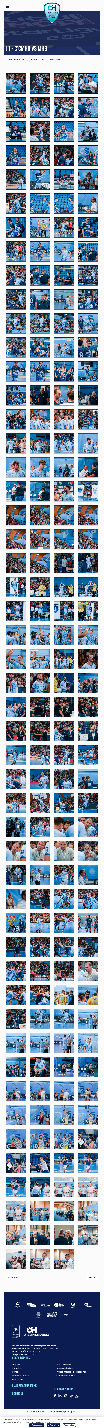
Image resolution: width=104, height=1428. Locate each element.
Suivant (92, 1277)
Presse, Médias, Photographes (71, 1371)
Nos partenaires (64, 1364)
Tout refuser (54, 1425)
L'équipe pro (18, 1364)
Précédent (13, 1277)
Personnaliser (69, 1425)
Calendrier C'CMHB (65, 1375)
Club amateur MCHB (24, 1385)
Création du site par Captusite (63, 1411)
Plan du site (17, 1379)
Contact (16, 1371)
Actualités (17, 1368)
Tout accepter (37, 1425)
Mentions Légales (20, 1375)
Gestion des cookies (36, 1411)
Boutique (17, 1394)
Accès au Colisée (64, 1368)
